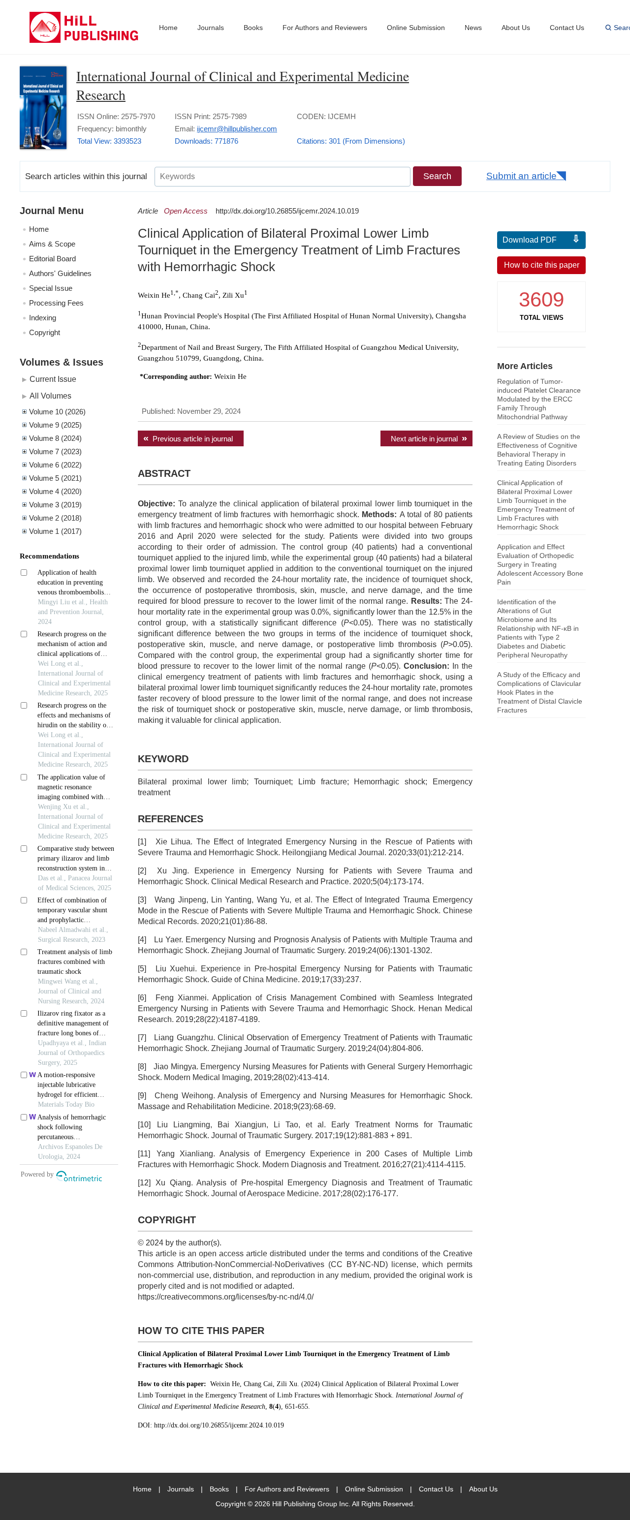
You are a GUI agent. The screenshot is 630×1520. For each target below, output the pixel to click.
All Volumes (50, 395)
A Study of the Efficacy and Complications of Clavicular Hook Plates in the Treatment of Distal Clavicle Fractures (539, 692)
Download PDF (530, 240)
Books (253, 27)
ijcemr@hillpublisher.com (237, 128)
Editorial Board (52, 258)
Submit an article (521, 176)
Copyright (44, 332)
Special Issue (50, 288)
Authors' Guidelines (60, 273)
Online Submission (416, 27)
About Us (516, 27)
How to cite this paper (541, 265)
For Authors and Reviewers (325, 27)
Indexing (42, 317)
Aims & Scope (52, 244)
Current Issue (53, 378)
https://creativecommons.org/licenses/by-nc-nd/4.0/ (226, 1297)
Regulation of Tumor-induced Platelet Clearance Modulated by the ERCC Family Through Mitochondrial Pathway (539, 399)
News (473, 27)
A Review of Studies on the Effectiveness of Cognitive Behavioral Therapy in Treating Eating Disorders (538, 450)
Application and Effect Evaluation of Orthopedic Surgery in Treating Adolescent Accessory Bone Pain (540, 564)
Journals (210, 27)
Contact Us (567, 27)
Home (168, 27)
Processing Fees (56, 303)
